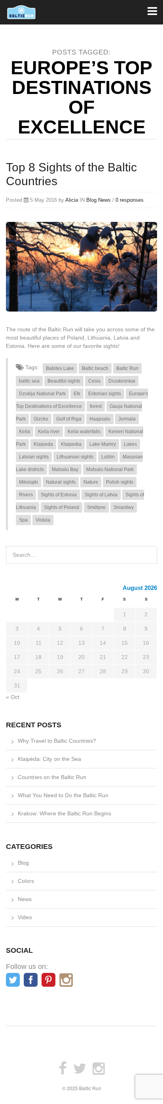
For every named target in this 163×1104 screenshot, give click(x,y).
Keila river (49, 431)
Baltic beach (95, 368)
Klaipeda (43, 444)
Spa (23, 520)
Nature (90, 482)
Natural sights (61, 482)
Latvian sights (34, 457)
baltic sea (29, 381)
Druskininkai (121, 381)
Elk (77, 393)
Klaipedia (71, 444)
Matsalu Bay (65, 469)
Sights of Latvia (101, 495)
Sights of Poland (61, 507)
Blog (91, 200)
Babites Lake (60, 368)
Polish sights (119, 482)
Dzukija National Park (42, 393)
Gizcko (41, 419)
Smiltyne (96, 507)
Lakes (130, 444)
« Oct (12, 697)
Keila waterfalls (84, 431)
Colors (26, 881)
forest (96, 406)
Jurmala (127, 419)
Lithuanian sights (75, 457)
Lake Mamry (102, 444)
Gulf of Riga (69, 419)
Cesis (94, 381)
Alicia (71, 200)
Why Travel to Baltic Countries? (57, 741)
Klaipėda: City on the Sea (49, 759)
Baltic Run (127, 368)
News (104, 200)
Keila (24, 431)
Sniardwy (124, 507)
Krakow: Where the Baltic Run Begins (64, 813)
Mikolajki (28, 482)
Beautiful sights (63, 381)
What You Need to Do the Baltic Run (63, 795)
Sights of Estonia (59, 495)
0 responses (130, 200)
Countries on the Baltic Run (52, 777)
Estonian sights (104, 393)
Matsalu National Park (110, 469)
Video (25, 917)
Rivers (26, 495)
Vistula (43, 520)
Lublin (108, 457)
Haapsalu (99, 419)
